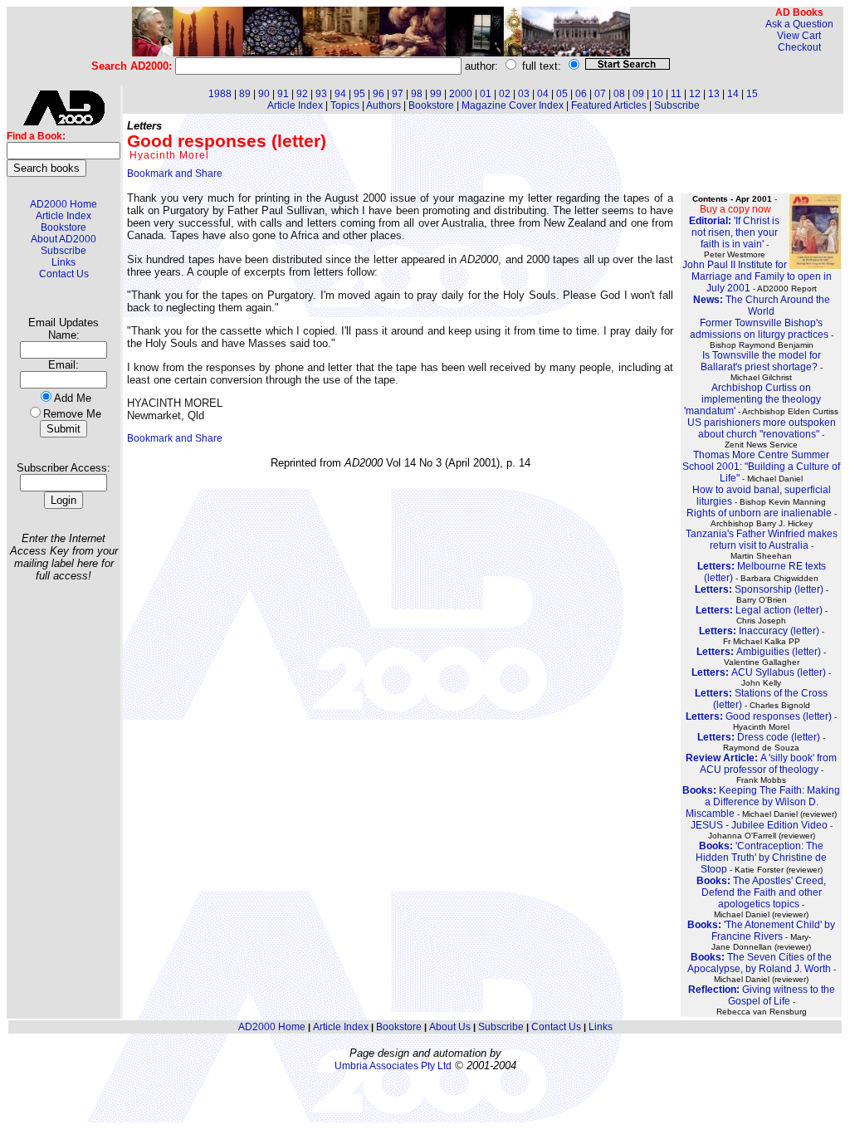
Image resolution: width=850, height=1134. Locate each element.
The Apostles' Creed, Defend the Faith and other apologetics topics (761, 892)
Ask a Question (799, 24)
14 (733, 94)
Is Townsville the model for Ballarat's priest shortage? (761, 361)
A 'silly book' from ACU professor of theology (761, 763)
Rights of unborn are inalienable (759, 513)
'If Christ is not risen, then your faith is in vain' (734, 232)
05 (562, 94)
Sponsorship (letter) (759, 589)
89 (245, 94)
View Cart (799, 36)
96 (378, 94)
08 (619, 94)
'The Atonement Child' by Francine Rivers (761, 930)
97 (397, 94)
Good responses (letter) (759, 716)
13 (714, 94)
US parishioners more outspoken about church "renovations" (761, 428)
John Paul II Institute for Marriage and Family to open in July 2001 (757, 276)
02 (504, 94)
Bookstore (63, 227)
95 (359, 94)
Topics (344, 105)
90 (264, 94)
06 (581, 94)
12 (695, 94)
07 (600, 94)
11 (676, 94)
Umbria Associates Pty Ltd (393, 1066)
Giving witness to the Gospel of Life (761, 995)
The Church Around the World (761, 305)
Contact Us (64, 274)
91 (283, 94)
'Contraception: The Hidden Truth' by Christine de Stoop (761, 857)
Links (63, 262)
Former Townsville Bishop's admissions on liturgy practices (759, 328)
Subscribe (63, 251)
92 (302, 94)
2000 (460, 94)
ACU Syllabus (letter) (758, 672)
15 (752, 94)
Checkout (799, 47)
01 (485, 94)
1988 (220, 94)
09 (638, 94)
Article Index (63, 216)
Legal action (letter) (759, 610)
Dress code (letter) (758, 737)
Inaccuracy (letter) (759, 631)
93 (321, 94)
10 (657, 94)
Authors (383, 105)
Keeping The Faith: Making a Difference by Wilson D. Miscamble (761, 802)
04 (543, 94)
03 (524, 94)
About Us (450, 1027)
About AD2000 (63, 239)
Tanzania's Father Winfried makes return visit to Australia (762, 539)
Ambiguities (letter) (758, 651)
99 (436, 94)
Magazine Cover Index (513, 105)
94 (340, 94)
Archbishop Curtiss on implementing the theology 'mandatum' (752, 399)
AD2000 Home (63, 204)
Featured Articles (609, 105)
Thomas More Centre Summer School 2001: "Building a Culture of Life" (761, 466)
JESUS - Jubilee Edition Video (759, 825)
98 (417, 94)
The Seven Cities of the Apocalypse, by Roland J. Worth (760, 963)
